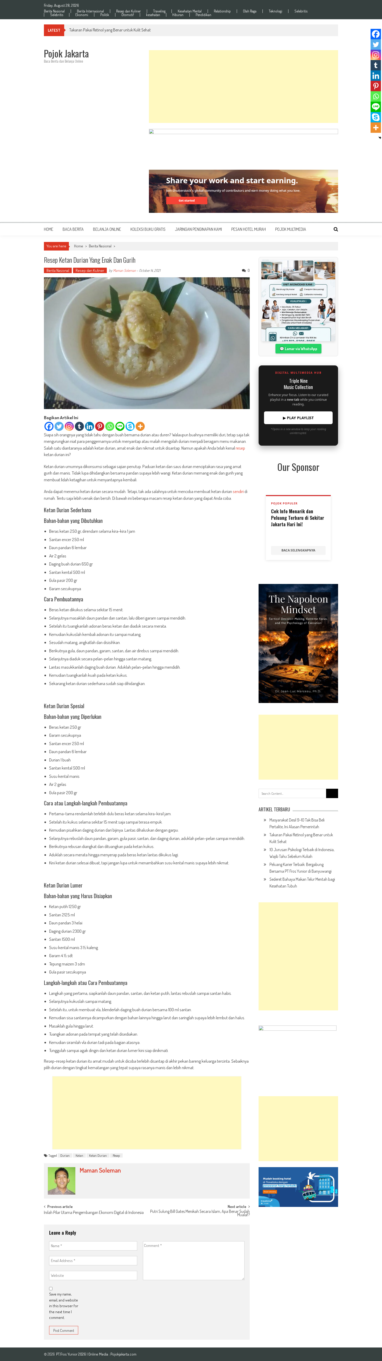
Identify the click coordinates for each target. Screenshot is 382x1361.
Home (48, 229)
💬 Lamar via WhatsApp (298, 348)
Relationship (222, 11)
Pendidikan (203, 15)
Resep (116, 1155)
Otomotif (127, 15)
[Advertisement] (243, 86)
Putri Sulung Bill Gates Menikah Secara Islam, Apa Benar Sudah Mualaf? (200, 1213)
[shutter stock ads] (243, 191)
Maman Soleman (124, 270)
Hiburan (177, 15)
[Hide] (380, 138)
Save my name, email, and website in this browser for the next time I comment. (63, 1306)
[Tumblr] (79, 426)
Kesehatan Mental (190, 11)
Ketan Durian (98, 1155)
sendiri (238, 491)
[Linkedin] (89, 426)
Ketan (79, 1155)
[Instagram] (69, 426)
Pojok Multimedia (290, 229)
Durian (65, 1155)
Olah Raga (249, 11)
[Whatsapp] (109, 426)
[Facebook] (49, 426)
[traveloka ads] (298, 1187)
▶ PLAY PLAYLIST (298, 417)
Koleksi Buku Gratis (148, 229)
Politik (104, 15)
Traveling (159, 11)
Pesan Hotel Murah (248, 229)
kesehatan (153, 15)
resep (240, 448)
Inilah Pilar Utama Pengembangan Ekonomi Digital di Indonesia (94, 1213)
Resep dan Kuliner (128, 11)
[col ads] (298, 643)
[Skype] (130, 426)
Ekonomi (81, 15)
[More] (140, 426)
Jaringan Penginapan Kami (198, 229)
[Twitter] (59, 426)
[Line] (119, 426)
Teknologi (275, 11)
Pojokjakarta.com (123, 1354)
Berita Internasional (90, 11)
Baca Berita (73, 229)
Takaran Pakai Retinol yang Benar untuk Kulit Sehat (110, 29)
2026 (82, 1354)
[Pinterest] (99, 426)
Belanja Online (107, 229)
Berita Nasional (54, 11)
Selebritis (300, 11)
